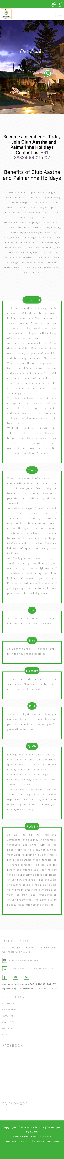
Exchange (32, 670)
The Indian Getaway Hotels (37, 988)
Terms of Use (20, 1136)
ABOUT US (8, 1003)
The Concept (32, 300)
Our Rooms (9, 1009)
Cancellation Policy (18, 1141)
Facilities (8, 1022)
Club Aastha (10, 1016)
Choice (32, 470)
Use (32, 610)
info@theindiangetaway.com (24, 960)
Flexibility (32, 826)
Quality (32, 746)
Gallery (7, 1028)
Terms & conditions (47, 1141)
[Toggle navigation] (59, 14)
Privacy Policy (41, 1136)
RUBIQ (34, 1132)
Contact (8, 1034)
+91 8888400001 (31, 155)
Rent (32, 706)
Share (32, 640)
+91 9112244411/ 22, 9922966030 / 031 (31, 968)
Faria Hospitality (43, 984)
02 (47, 157)
